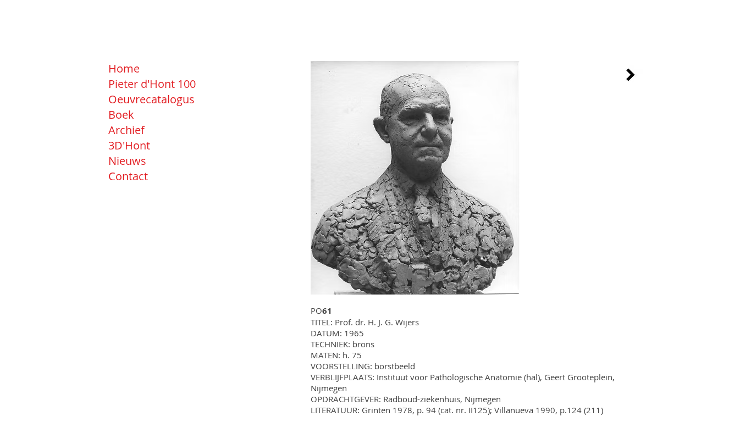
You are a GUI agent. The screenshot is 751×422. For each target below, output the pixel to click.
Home (124, 68)
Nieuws (127, 160)
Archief (126, 130)
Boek (121, 114)
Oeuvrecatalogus (151, 99)
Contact (128, 176)
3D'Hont (129, 145)
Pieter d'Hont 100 (152, 83)
